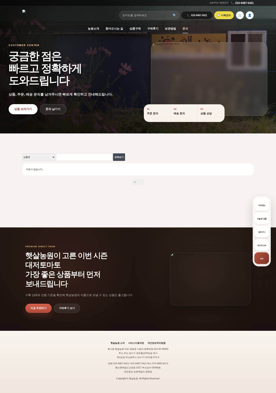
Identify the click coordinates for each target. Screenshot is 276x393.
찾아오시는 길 (114, 28)
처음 (135, 182)
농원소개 (93, 28)
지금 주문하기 (38, 308)
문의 (185, 28)
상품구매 (135, 28)
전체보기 (119, 157)
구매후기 (152, 28)
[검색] (108, 157)
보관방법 (170, 28)
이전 (141, 182)
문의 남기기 (53, 109)
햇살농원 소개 (118, 343)
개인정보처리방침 (157, 343)
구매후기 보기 (67, 308)
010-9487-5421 (242, 3)
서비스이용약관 (136, 343)
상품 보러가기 (23, 109)
